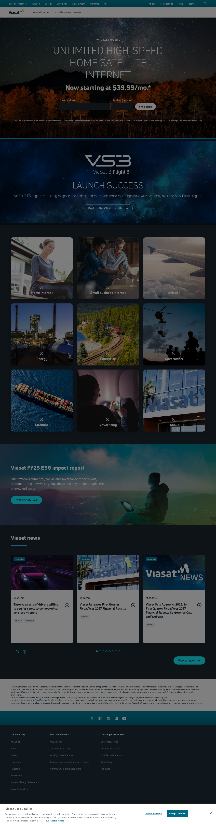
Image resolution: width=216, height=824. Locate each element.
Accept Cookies (177, 813)
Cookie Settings (153, 813)
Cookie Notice (57, 820)
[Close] (210, 813)
